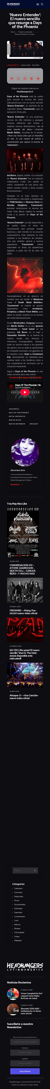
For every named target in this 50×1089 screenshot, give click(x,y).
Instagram (25, 377)
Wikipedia (18, 940)
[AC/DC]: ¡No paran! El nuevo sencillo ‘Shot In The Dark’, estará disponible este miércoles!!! (24, 654)
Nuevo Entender (17, 424)
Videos (16, 936)
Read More (15, 484)
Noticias (17, 924)
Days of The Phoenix (19, 413)
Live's (16, 920)
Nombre (25, 1048)
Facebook (14, 377)
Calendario (18, 888)
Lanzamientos (13, 65)
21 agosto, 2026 (27, 990)
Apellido (25, 1058)
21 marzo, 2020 (15, 606)
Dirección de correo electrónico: (25, 1037)
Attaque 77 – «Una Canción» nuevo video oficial (24, 697)
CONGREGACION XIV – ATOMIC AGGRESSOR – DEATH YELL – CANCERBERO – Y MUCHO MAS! (23, 569)
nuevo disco (15, 420)
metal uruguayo (17, 416)
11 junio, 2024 (25, 65)
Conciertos (18, 892)
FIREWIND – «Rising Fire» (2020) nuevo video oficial (23, 612)
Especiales (18, 912)
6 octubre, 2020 (16, 646)
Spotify (38, 377)
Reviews (17, 928)
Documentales (19, 904)
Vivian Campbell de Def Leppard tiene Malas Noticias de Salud (31, 996)
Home (13, 32)
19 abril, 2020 (14, 691)
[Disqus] (25, 708)
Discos (16, 900)
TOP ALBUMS (19, 932)
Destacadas (18, 896)
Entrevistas (18, 908)
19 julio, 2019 (14, 561)
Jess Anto (35, 65)
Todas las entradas (25, 32)
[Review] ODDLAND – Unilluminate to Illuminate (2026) (31, 1011)
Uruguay (34, 424)
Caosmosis (14, 409)
